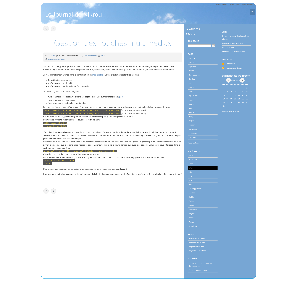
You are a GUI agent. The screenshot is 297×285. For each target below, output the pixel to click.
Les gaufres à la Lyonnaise (232, 43)
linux (63, 59)
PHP (190, 176)
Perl (190, 184)
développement (195, 75)
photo (191, 100)
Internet (192, 172)
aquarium (192, 67)
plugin (191, 121)
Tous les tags (193, 143)
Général (192, 155)
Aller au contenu (222, 5)
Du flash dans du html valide (233, 52)
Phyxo (191, 222)
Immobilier (193, 210)
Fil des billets (229, 64)
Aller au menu (235, 5)
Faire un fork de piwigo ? (199, 270)
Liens (191, 164)
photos (191, 104)
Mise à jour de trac (53, 28)
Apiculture (193, 226)
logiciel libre (193, 96)
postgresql (193, 129)
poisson (192, 125)
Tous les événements (230, 111)
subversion (193, 133)
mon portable (98, 75)
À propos (194, 29)
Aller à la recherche (248, 5)
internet (192, 87)
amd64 (50, 59)
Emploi (191, 205)
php (190, 108)
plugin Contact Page (197, 238)
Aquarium (193, 159)
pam (121, 97)
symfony (192, 137)
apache (191, 62)
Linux (102, 56)
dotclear (192, 79)
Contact (192, 34)
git (190, 83)
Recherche (193, 41)
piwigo (191, 116)
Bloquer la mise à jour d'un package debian (46, 28)
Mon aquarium (228, 47)
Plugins (192, 214)
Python (192, 201)
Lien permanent (90, 56)
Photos (191, 218)
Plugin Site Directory (197, 251)
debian (57, 59)
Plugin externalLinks (197, 242)
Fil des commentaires (233, 68)
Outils (191, 197)
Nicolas (52, 56)
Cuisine (192, 193)
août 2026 (235, 80)
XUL (190, 180)
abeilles (192, 58)
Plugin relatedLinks (196, 247)
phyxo (191, 112)
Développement (195, 189)
